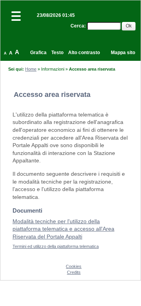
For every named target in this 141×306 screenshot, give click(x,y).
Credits (74, 272)
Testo (57, 52)
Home (30, 69)
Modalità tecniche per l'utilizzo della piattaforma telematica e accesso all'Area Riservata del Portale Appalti (63, 229)
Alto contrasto (84, 52)
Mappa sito (123, 52)
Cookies (73, 266)
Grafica (38, 52)
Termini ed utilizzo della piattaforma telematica (56, 246)
